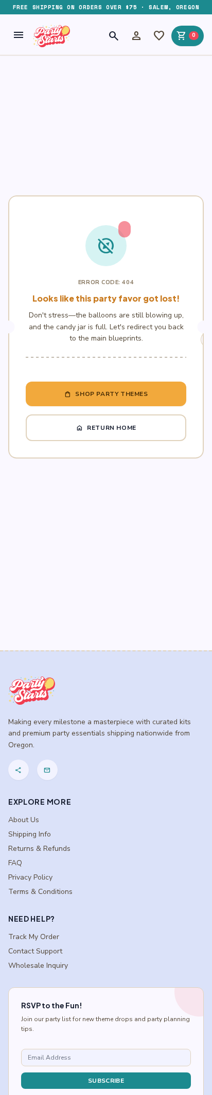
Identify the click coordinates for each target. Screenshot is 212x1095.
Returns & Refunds (39, 848)
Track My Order (33, 937)
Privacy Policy (30, 877)
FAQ (15, 863)
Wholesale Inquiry (38, 965)
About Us (23, 820)
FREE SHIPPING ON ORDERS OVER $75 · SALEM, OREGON (106, 7)
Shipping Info (29, 834)
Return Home (106, 428)
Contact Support (35, 951)
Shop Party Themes (106, 394)
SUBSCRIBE (106, 1081)
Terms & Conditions (40, 892)
